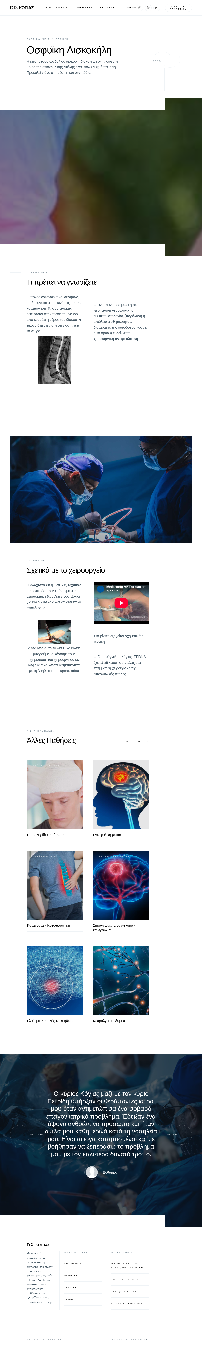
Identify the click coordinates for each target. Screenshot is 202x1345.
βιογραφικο (56, 7)
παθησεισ (84, 7)
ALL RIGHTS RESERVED (44, 1339)
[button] (20, 1135)
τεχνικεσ (109, 7)
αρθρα (131, 7)
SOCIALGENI (140, 1339)
